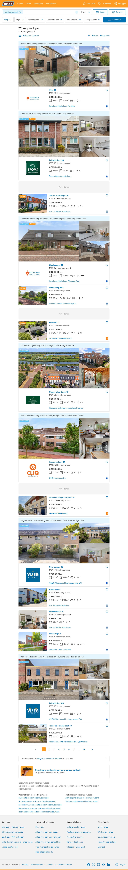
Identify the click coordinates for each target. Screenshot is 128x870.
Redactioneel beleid (107, 842)
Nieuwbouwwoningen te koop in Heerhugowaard (40, 805)
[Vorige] (35, 749)
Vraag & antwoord (10, 847)
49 (84, 749)
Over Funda (103, 827)
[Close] (20, 12)
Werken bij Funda (105, 832)
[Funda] (8, 3)
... (79, 749)
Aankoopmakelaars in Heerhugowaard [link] (82, 798)
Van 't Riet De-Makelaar (59, 605)
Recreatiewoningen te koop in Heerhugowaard (38, 812)
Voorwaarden (37, 864)
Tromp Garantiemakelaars (60, 176)
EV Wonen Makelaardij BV (60, 338)
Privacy (25, 864)
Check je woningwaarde (12, 832)
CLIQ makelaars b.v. (57, 478)
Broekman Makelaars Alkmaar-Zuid (64, 281)
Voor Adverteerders (106, 837)
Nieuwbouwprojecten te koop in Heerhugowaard (39, 808)
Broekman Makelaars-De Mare (62, 106)
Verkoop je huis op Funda (13, 827)
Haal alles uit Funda (44, 852)
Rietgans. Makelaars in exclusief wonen (66, 408)
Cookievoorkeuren (64, 864)
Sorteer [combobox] (101, 35)
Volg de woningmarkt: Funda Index (17, 842)
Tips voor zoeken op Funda (47, 847)
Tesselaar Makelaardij (58, 513)
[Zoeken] (76, 12)
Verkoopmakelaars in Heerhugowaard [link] (82, 801)
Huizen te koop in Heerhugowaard (33, 798)
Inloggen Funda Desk (76, 847)
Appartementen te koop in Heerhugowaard (37, 801)
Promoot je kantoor (75, 837)
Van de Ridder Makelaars (60, 211)
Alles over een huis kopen (47, 832)
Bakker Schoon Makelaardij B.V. (62, 303)
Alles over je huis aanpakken (48, 842)
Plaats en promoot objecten (79, 832)
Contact (101, 847)
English (123, 864)
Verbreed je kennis (75, 842)
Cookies (49, 864)
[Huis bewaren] (106, 90)
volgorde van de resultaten (49, 758)
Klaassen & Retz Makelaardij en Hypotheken (68, 742)
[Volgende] (92, 749)
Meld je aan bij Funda (76, 827)
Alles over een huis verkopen (48, 837)
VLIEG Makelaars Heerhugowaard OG (65, 583)
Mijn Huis (40, 827)
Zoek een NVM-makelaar (13, 837)
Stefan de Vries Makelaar (60, 649)
